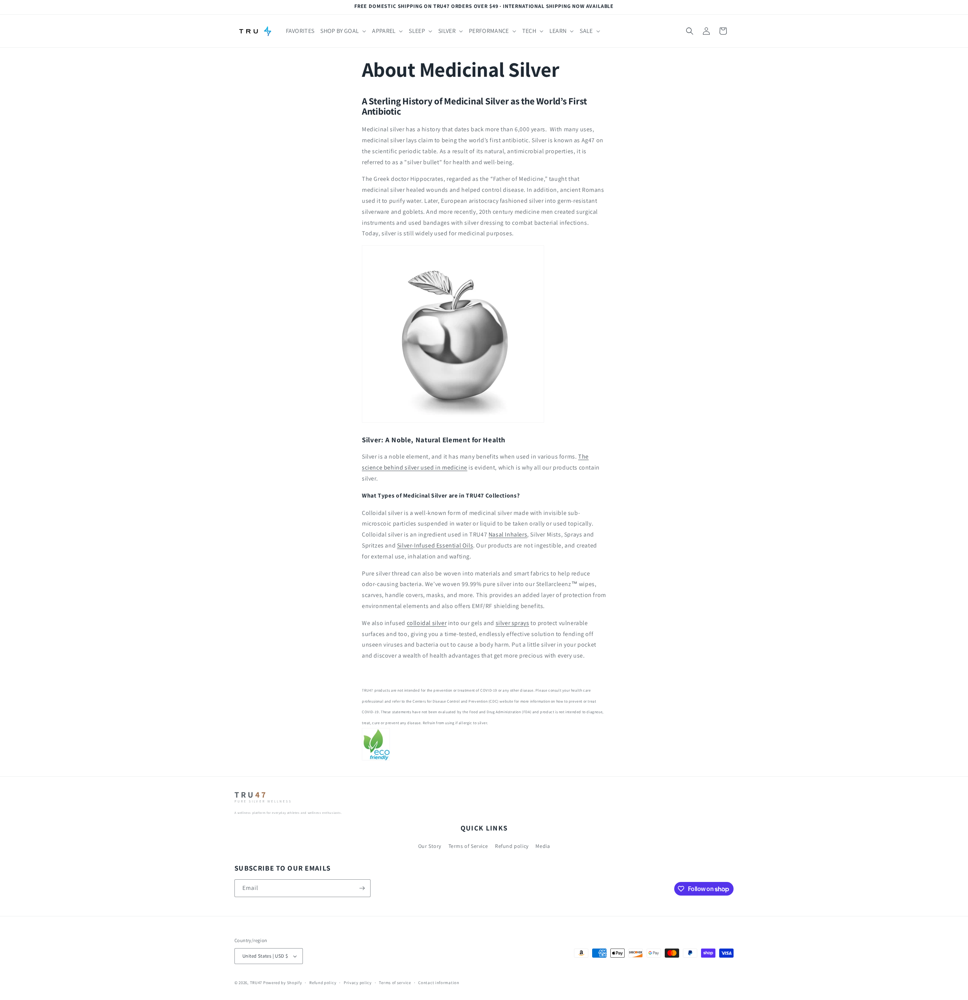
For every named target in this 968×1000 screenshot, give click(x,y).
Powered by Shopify (282, 982)
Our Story (429, 846)
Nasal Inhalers (508, 534)
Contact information (438, 982)
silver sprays (512, 623)
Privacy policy (358, 982)
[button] (343, 31)
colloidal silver (427, 623)
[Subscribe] (362, 888)
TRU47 (256, 982)
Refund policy (512, 846)
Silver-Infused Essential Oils (435, 545)
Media (542, 846)
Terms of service (395, 982)
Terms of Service (468, 846)
